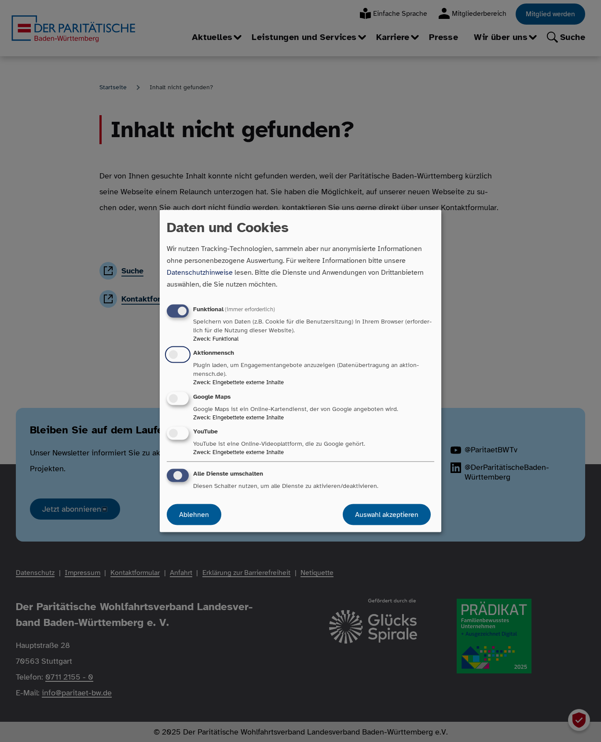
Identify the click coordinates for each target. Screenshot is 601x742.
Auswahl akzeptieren (386, 514)
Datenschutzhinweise (200, 272)
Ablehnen (194, 514)
